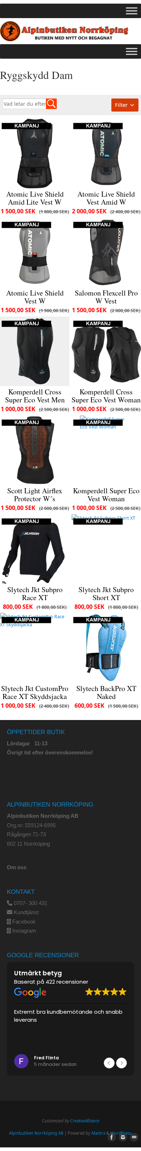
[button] (121, 1063)
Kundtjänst (26, 912)
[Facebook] (110, 1137)
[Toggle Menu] (131, 11)
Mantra (98, 1133)
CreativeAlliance (84, 1120)
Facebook (24, 921)
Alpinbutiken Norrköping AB (36, 1133)
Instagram (24, 931)
